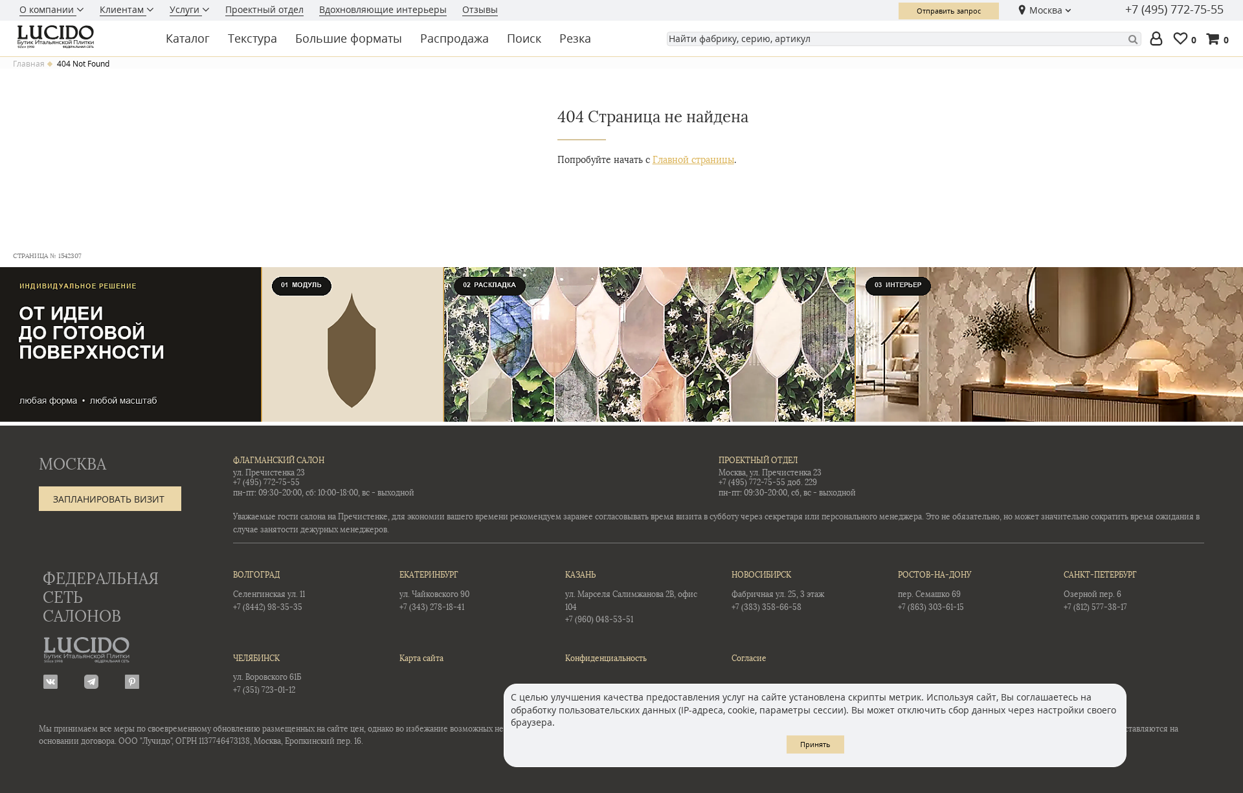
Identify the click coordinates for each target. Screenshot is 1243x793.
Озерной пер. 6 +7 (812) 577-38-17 (1100, 590)
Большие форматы (348, 38)
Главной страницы (693, 160)
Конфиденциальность (606, 658)
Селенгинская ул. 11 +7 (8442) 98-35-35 (269, 590)
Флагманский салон (278, 460)
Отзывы (480, 9)
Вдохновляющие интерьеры (383, 9)
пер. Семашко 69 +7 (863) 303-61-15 (934, 590)
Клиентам (123, 9)
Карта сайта (421, 658)
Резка (575, 38)
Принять (815, 744)
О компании (47, 9)
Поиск (524, 38)
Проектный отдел (264, 9)
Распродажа (454, 38)
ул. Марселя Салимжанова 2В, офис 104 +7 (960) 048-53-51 (631, 597)
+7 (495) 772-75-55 (1174, 9)
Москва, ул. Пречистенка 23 (770, 472)
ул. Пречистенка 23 (269, 472)
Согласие (749, 658)
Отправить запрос (949, 11)
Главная (29, 64)
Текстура (252, 38)
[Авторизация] (1159, 39)
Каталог (188, 38)
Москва (1045, 10)
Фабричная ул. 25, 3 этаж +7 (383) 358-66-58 (778, 590)
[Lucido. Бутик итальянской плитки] (80, 37)
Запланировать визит (108, 499)
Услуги (186, 9)
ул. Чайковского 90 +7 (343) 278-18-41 (434, 590)
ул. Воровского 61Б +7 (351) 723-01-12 (267, 674)
